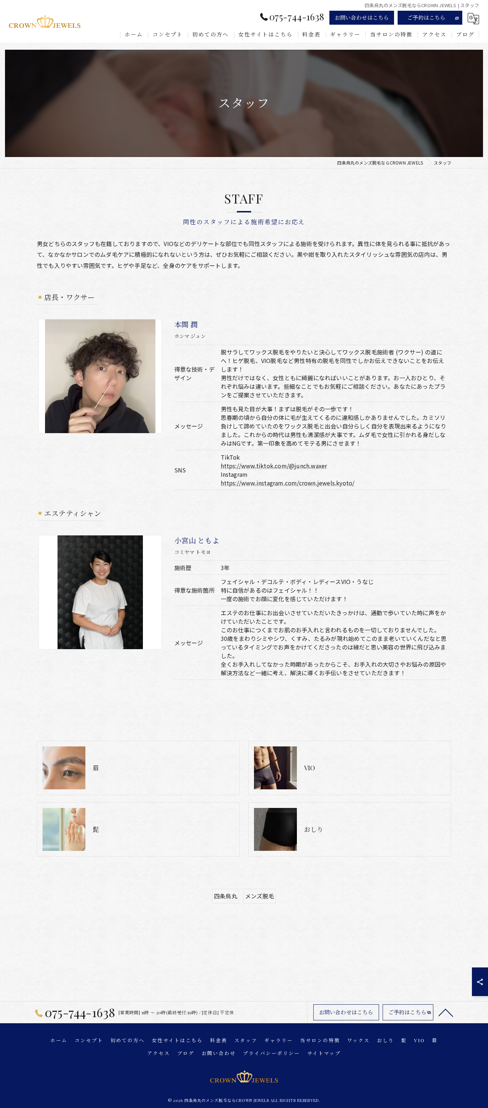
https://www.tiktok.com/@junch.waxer (274, 465)
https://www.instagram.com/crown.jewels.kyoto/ (288, 483)
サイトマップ (324, 1053)
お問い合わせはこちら (362, 17)
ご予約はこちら (426, 17)
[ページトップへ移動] (446, 1012)
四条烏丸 (225, 896)
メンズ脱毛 (259, 896)
